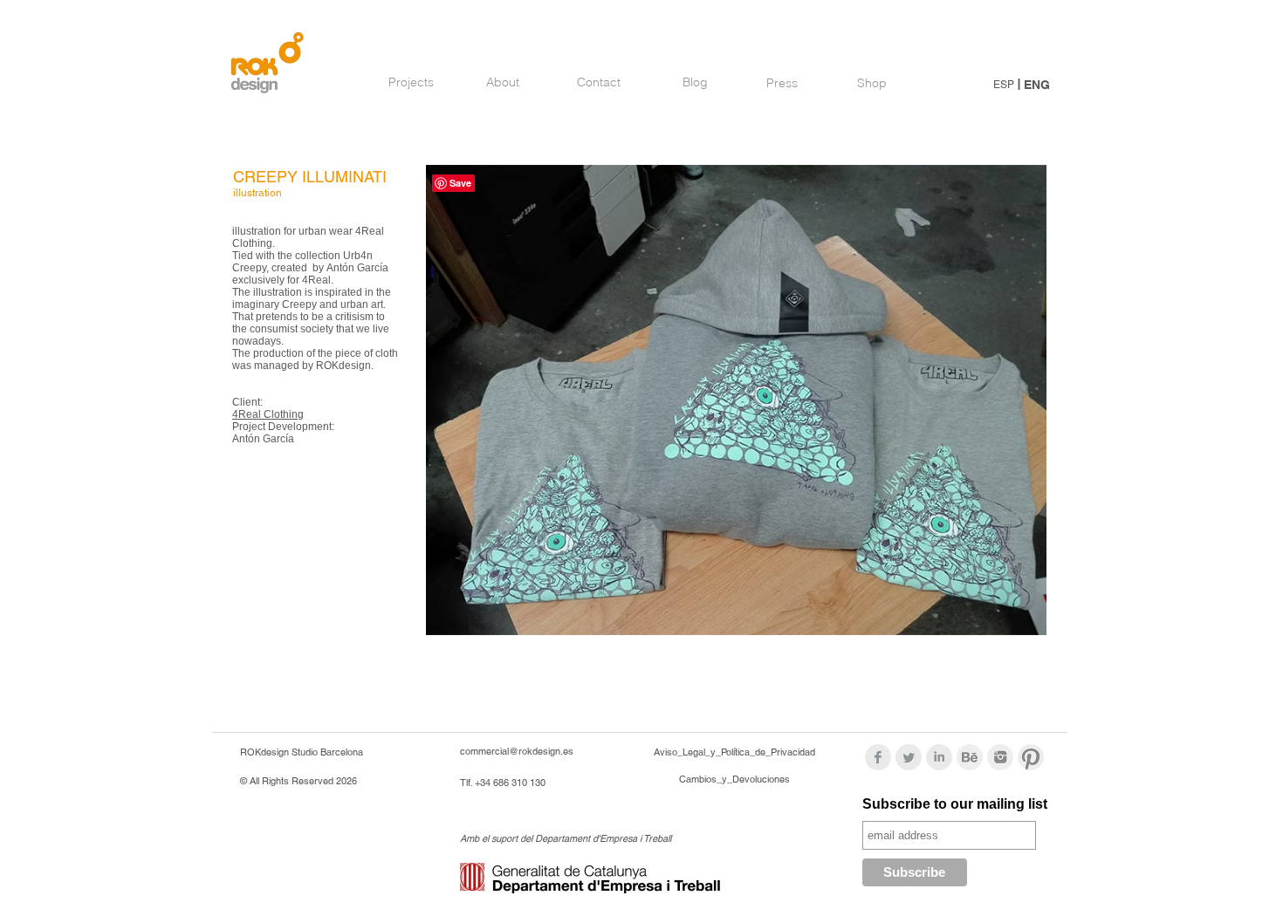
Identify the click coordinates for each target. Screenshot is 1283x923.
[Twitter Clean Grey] (908, 757)
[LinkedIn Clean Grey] (939, 757)
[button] (736, 400)
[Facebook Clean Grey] (878, 757)
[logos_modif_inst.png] (1000, 757)
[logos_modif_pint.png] (1031, 757)
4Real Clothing (268, 414)
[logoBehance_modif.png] (970, 757)
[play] (1003, 619)
